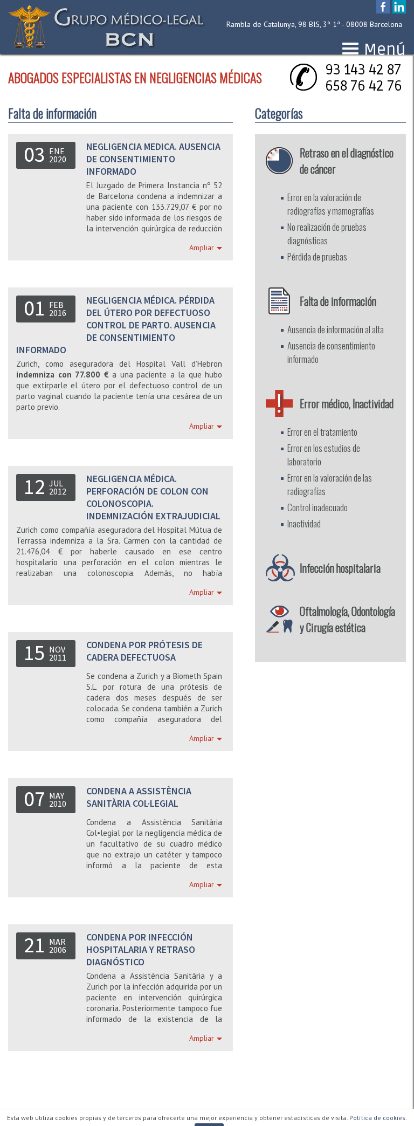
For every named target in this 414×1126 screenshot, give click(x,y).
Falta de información (338, 301)
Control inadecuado (317, 507)
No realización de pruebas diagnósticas (327, 233)
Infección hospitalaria (340, 568)
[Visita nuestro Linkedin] (399, 8)
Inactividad (304, 523)
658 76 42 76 (363, 86)
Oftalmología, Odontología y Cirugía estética (347, 619)
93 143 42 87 (363, 70)
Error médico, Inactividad (347, 403)
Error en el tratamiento (322, 431)
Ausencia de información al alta (335, 329)
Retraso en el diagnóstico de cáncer (347, 161)
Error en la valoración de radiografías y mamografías (330, 203)
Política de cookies (377, 1118)
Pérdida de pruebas (317, 256)
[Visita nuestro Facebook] (383, 8)
